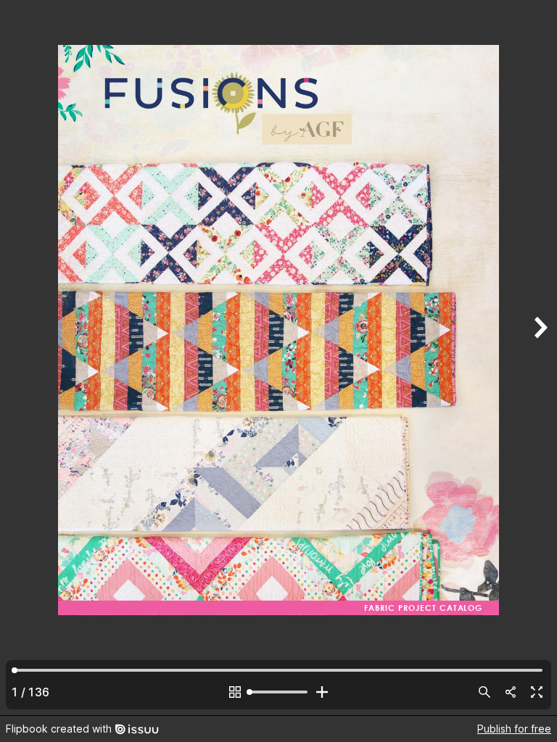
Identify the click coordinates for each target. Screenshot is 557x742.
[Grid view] (235, 692)
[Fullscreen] (536, 692)
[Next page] (539, 357)
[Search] (484, 692)
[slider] (278, 692)
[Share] (510, 692)
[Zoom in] (322, 692)
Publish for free (514, 728)
